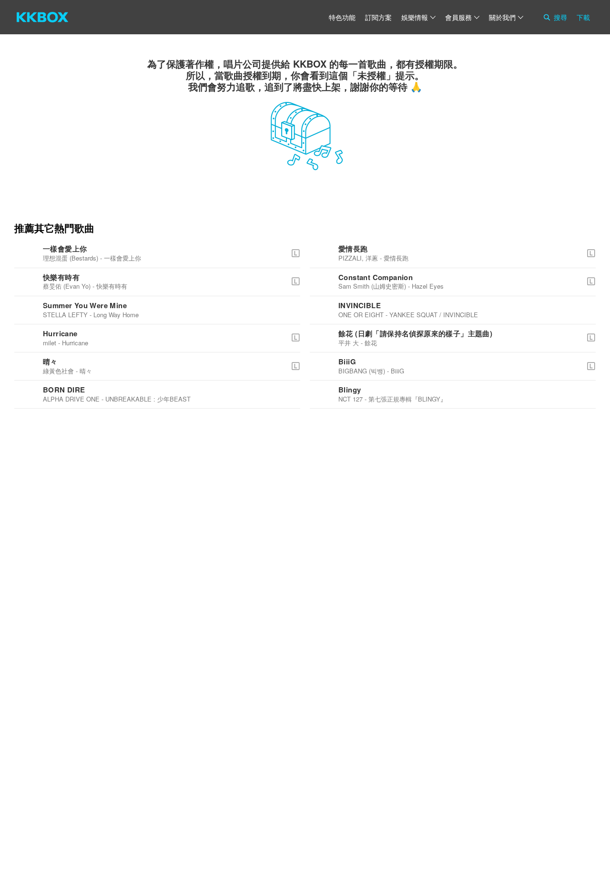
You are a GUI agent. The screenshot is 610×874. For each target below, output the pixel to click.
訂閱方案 (378, 17)
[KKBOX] (42, 17)
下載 (583, 17)
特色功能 (342, 17)
